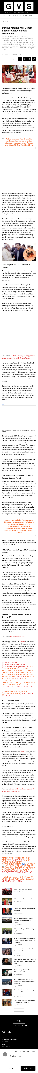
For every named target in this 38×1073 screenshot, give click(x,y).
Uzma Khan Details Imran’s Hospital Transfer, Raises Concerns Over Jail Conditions (24, 940)
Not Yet (11, 1068)
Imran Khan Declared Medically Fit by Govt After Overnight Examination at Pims (25, 961)
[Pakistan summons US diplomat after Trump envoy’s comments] (7, 1002)
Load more (18, 1010)
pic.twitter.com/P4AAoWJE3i (17, 687)
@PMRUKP (23, 666)
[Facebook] (20, 59)
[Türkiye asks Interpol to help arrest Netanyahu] (7, 911)
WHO (22, 752)
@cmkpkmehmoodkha (13, 664)
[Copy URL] (34, 59)
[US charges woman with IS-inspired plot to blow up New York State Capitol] (7, 920)
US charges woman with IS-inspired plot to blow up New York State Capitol (24, 920)
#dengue (17, 860)
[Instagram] (15, 1026)
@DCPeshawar (9, 666)
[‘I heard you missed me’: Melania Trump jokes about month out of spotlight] (7, 951)
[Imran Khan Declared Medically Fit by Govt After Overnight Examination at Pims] (7, 961)
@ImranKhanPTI (10, 662)
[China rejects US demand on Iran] (7, 901)
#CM (19, 678)
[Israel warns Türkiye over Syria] (7, 891)
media (23, 642)
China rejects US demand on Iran (24, 899)
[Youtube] (26, 1026)
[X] (25, 59)
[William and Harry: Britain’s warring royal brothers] (7, 931)
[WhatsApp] (29, 59)
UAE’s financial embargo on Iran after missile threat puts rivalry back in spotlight (24, 981)
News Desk (7, 54)
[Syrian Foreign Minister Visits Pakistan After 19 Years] (7, 972)
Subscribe (28, 1068)
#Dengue (19, 676)
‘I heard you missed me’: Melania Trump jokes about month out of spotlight (23, 951)
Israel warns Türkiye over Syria (23, 889)
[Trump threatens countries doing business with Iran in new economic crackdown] (7, 992)
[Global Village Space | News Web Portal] (18, 6)
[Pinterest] (19, 1026)
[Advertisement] (19, 171)
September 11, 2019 (12, 881)
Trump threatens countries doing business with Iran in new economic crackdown (24, 992)
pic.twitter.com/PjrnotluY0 (17, 872)
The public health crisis (18, 637)
